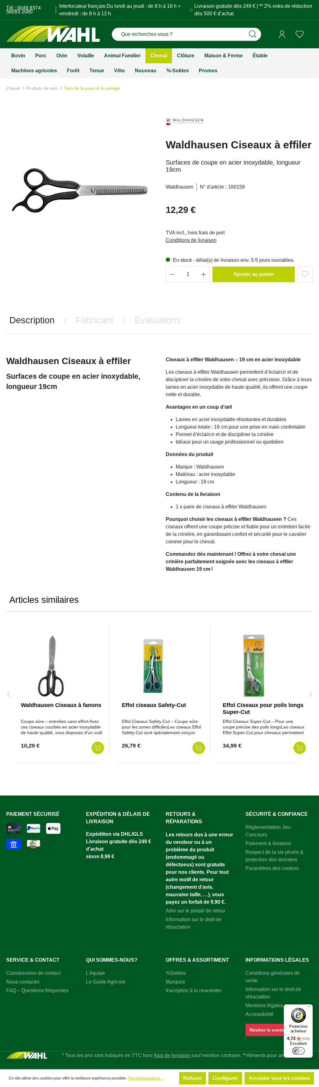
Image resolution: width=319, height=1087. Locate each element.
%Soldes (176, 973)
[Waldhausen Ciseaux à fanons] (52, 666)
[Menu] (309, 1008)
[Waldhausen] (184, 124)
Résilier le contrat (268, 1029)
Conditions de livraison (191, 240)
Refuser (192, 1078)
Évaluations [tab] (158, 320)
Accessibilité (259, 1014)
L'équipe (95, 973)
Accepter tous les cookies (279, 1078)
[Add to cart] (98, 748)
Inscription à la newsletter (194, 990)
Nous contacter (23, 981)
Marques (175, 981)
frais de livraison (172, 1055)
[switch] (298, 1051)
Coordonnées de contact (33, 973)
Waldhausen (179, 187)
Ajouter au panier (253, 274)
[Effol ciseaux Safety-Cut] (153, 666)
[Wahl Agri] (53, 34)
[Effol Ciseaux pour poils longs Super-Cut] (254, 666)
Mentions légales (264, 1005)
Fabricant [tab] (94, 320)
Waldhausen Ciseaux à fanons (61, 705)
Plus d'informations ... (146, 1078)
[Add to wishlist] (305, 274)
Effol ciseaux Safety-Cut (154, 705)
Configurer (225, 1078)
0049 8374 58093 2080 (23, 9)
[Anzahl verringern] (172, 274)
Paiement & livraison (268, 843)
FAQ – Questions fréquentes (37, 990)
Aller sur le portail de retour (195, 910)
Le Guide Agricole (106, 981)
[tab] (32, 320)
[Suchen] (252, 34)
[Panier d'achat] (310, 35)
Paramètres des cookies (272, 868)
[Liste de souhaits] (299, 34)
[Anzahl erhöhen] (203, 274)
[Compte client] (282, 34)
